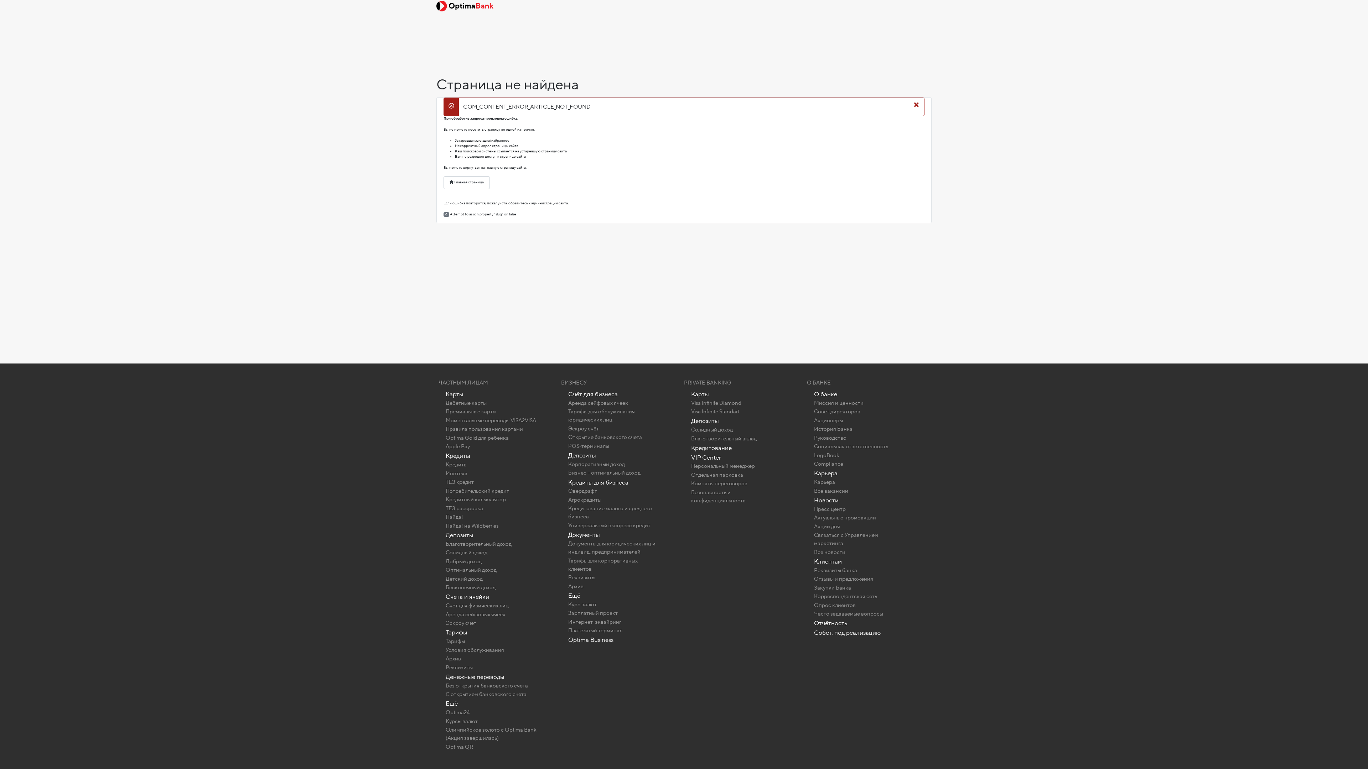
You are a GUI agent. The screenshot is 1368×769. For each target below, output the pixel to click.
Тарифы (456, 632)
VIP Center (706, 458)
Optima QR (459, 746)
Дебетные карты (466, 403)
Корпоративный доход (596, 464)
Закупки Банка (832, 587)
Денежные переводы (475, 677)
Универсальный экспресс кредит (609, 525)
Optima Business (590, 640)
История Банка (833, 429)
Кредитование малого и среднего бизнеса (610, 512)
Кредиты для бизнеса (598, 482)
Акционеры (828, 420)
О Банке (819, 382)
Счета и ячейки (467, 597)
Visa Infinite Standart (715, 411)
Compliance (828, 463)
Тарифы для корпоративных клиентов (603, 564)
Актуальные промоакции (845, 517)
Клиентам (828, 562)
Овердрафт (582, 491)
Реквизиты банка (835, 570)
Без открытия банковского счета (487, 685)
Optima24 (458, 712)
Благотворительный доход (479, 544)
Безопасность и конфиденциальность (718, 496)
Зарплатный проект (593, 613)
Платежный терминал (595, 630)
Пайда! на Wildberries (472, 525)
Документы (584, 535)
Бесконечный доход (471, 587)
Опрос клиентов (835, 605)
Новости (826, 500)
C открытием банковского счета (486, 694)
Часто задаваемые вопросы (848, 613)
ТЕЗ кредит (460, 482)
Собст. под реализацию (847, 633)
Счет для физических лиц (477, 605)
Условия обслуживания (475, 650)
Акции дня (827, 526)
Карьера (826, 473)
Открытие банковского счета (605, 437)
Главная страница (469, 182)
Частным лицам (463, 382)
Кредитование (711, 448)
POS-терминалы (588, 446)
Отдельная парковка (717, 474)
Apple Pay (458, 446)
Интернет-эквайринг (594, 622)
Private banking (707, 382)
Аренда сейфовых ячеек (476, 614)
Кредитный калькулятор (476, 499)
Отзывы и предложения (843, 578)
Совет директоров (837, 411)
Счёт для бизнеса (593, 394)
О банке (825, 394)
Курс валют (582, 604)
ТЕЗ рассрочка (464, 508)
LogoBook (826, 455)
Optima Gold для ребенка (477, 437)
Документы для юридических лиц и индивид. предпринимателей (612, 547)
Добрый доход (464, 561)
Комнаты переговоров (719, 483)
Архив (453, 658)
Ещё (452, 704)
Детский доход (464, 578)
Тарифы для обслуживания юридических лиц (601, 415)
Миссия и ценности (839, 403)
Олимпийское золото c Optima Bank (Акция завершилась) (491, 734)
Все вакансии (831, 491)
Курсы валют (462, 721)
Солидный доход (466, 552)
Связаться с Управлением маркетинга (846, 539)
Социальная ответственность (851, 446)
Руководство (830, 437)
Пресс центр (830, 509)
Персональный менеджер (723, 466)
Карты (454, 394)
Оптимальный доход (471, 570)
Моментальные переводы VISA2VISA (491, 420)
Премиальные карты (471, 411)
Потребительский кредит (477, 491)
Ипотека (456, 473)
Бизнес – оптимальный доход (604, 472)
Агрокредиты (584, 499)
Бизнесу (574, 382)
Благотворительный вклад (724, 438)
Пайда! (454, 516)
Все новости (829, 552)
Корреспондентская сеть (845, 596)
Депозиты (459, 535)
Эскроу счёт (461, 623)
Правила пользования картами (484, 429)
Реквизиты (459, 667)
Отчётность (830, 623)
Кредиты (458, 456)
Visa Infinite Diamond (716, 403)
